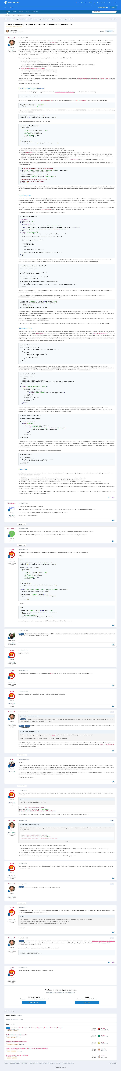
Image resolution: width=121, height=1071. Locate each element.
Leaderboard (34, 11)
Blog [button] (98, 3)
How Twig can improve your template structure (16, 1034)
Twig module (52, 42)
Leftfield (9, 1056)
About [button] (77, 3)
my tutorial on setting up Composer (64, 92)
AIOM (51, 673)
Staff (14, 15)
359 (11, 561)
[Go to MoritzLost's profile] (7, 31)
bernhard (103, 1035)
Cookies (64, 1067)
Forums (12, 7)
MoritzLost (14, 30)
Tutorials (21, 32)
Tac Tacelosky (11, 528)
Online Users (21, 15)
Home (5, 7)
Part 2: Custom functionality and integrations (33, 68)
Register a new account (34, 1002)
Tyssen (11, 549)
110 (10, 771)
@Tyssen (21, 633)
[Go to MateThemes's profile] (12, 508)
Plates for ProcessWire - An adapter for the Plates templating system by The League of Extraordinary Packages (36, 1027)
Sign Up (113, 7)
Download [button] (104, 3)
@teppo (27, 725)
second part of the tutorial (107, 744)
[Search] (115, 12)
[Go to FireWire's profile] (99, 1029)
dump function (74, 159)
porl (11, 759)
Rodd (8, 1042)
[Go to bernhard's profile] (99, 1036)
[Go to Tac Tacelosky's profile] (12, 534)
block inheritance (46, 209)
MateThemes (11, 503)
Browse (8, 11)
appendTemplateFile (80, 100)
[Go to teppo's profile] (12, 636)
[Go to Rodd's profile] (99, 1043)
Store (27, 11)
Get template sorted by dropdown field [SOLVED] (17, 1055)
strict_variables (29, 152)
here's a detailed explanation (99, 333)
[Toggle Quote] (20, 716)
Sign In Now (87, 1002)
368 (10, 50)
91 (10, 515)
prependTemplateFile (46, 100)
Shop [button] (110, 3)
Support (21, 11)
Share (102, 31)
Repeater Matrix (40, 333)
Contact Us (58, 1067)
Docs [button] (115, 3)
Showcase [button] (84, 3)
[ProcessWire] (11, 3)
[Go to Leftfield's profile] (99, 1056)
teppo (11, 631)
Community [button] (92, 3)
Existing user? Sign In (103, 7)
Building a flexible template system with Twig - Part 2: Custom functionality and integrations (27, 1048)
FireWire (9, 1029)
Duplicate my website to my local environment (16, 1041)
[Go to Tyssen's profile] (12, 554)
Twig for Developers (104, 78)
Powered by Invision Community (60, 1068)
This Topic (109, 11)
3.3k (10, 643)
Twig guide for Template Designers (87, 78)
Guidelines (7, 15)
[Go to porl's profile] (12, 764)
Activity (14, 11)
